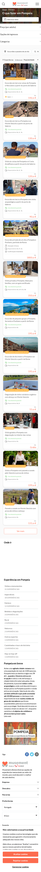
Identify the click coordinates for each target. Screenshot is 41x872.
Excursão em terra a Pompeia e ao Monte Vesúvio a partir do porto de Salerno (18, 123)
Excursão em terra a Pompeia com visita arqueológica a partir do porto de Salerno (20, 201)
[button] (16, 51)
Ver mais (20, 531)
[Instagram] (36, 754)
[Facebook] (26, 754)
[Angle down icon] (28, 27)
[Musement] (20, 4)
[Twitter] (31, 754)
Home (4, 10)
